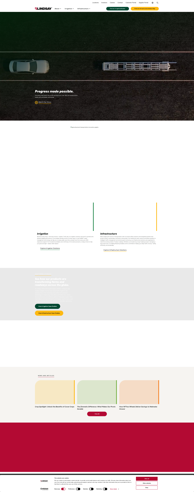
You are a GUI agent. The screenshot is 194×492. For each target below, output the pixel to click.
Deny (146, 487)
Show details (113, 489)
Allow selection (147, 483)
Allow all (147, 478)
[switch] (78, 489)
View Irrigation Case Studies (47, 306)
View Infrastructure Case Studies (49, 313)
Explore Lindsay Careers (49, 452)
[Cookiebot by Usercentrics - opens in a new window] (44, 489)
